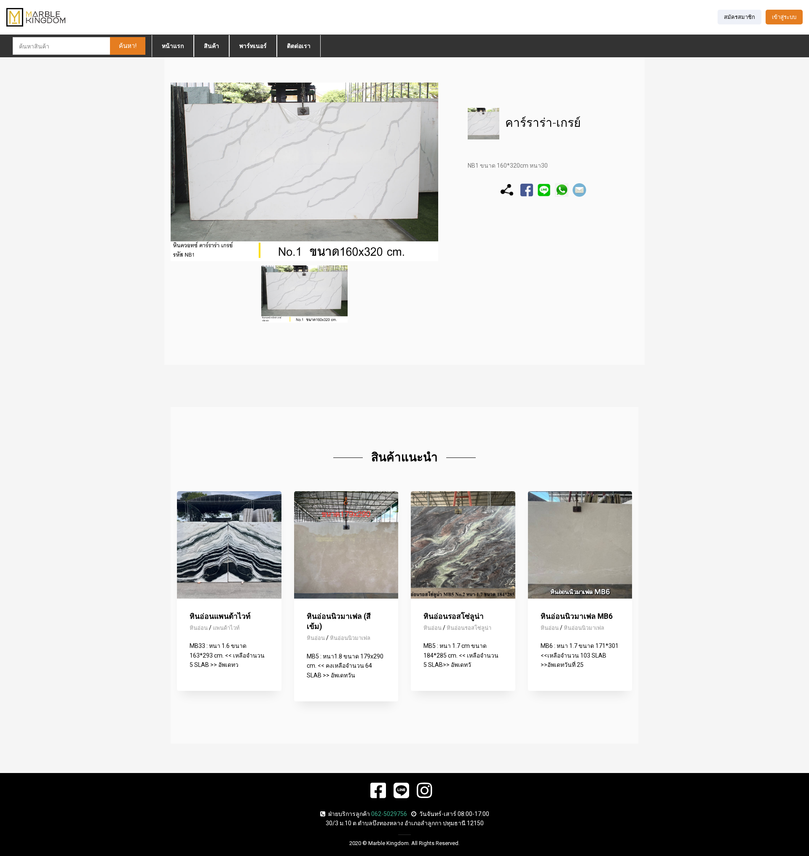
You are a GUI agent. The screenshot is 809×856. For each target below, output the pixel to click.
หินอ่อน (199, 628)
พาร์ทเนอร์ (253, 46)
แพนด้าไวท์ (226, 628)
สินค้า (211, 46)
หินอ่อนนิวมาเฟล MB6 (577, 616)
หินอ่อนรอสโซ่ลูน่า (453, 616)
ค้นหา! (128, 46)
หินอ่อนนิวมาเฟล (350, 638)
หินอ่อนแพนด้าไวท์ (220, 616)
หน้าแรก (173, 46)
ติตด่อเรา (299, 46)
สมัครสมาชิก (739, 17)
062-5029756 (389, 814)
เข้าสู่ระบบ (784, 17)
